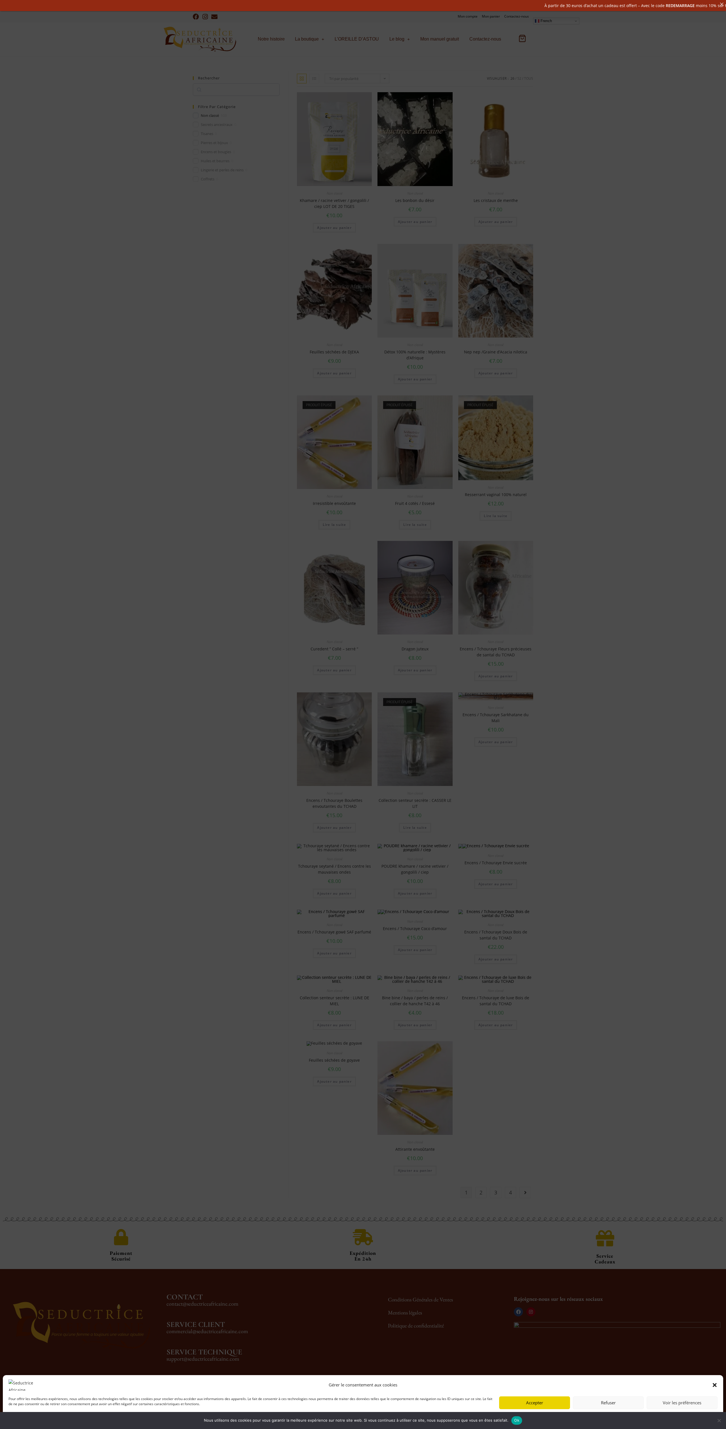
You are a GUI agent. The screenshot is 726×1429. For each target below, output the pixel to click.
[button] (714, 1385)
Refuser (608, 1402)
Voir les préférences (682, 1402)
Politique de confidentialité (29, 1418)
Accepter (534, 1402)
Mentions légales (66, 1418)
